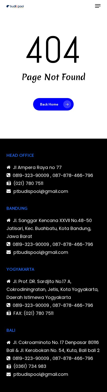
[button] (98, 5)
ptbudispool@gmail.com (40, 191)
